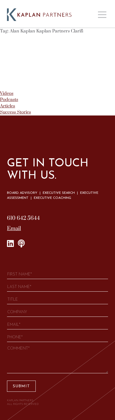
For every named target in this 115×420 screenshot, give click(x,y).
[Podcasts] (21, 244)
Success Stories (15, 112)
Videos (6, 93)
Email (14, 228)
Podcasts (9, 99)
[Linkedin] (10, 244)
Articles (7, 106)
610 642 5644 (23, 218)
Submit (21, 386)
